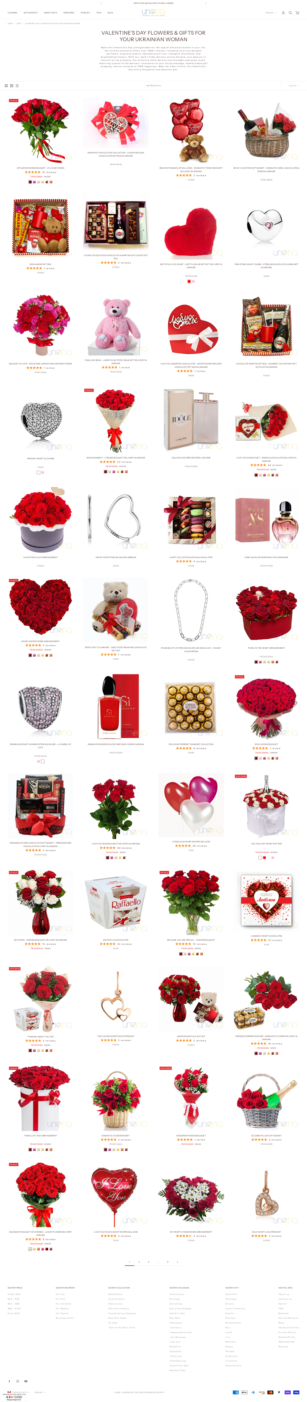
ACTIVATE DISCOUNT (174, 1377)
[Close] (192, 1332)
